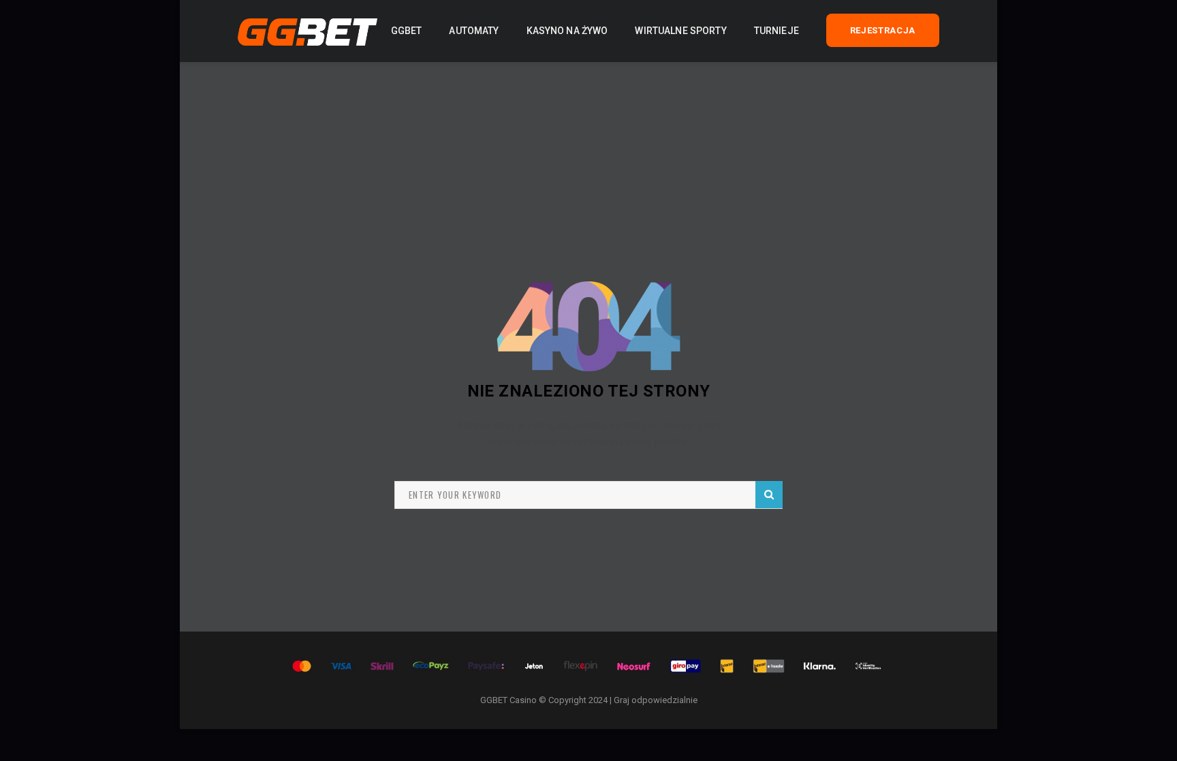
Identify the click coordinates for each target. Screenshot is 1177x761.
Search (769, 494)
